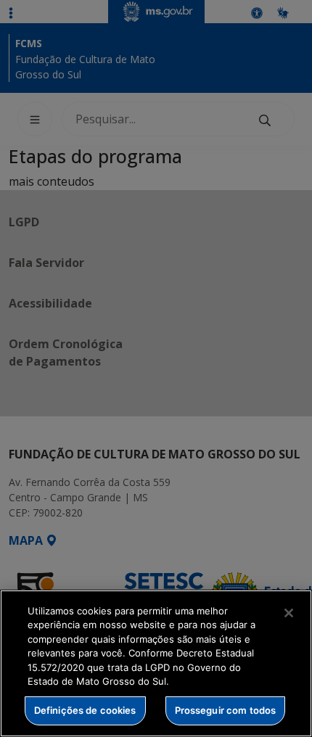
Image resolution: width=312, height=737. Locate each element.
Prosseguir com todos (225, 710)
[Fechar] (289, 613)
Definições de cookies (85, 710)
